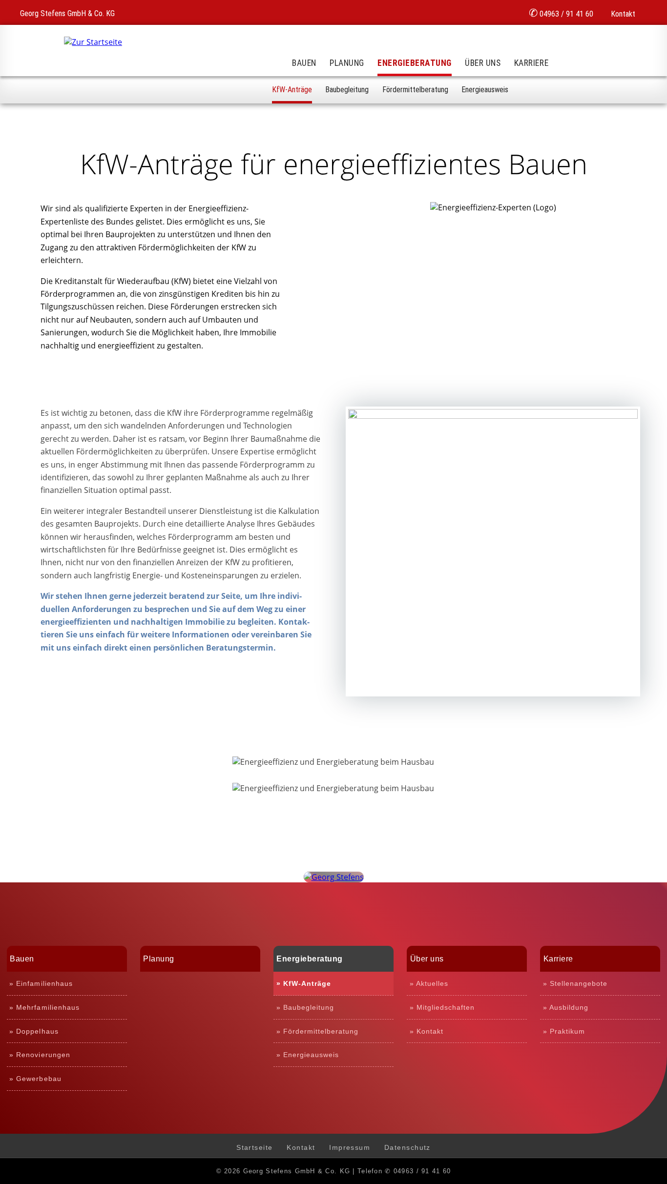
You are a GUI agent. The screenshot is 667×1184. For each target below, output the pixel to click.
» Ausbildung (565, 1007)
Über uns (482, 63)
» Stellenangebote (575, 983)
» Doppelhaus (33, 1031)
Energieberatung (414, 63)
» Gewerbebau (35, 1078)
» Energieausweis (307, 1055)
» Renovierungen (39, 1055)
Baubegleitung (347, 89)
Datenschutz (407, 1147)
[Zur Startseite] (93, 42)
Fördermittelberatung (415, 89)
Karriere (531, 63)
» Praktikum (564, 1031)
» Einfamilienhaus (40, 983)
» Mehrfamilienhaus (44, 1007)
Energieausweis (484, 89)
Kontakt (622, 14)
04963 (561, 12)
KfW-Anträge (292, 89)
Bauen (304, 63)
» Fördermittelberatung (317, 1031)
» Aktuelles (429, 983)
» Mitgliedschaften (442, 1007)
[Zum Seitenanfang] (334, 877)
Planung (347, 63)
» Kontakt (426, 1031)
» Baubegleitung (305, 1007)
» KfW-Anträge (303, 983)
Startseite (254, 1147)
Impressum (349, 1147)
